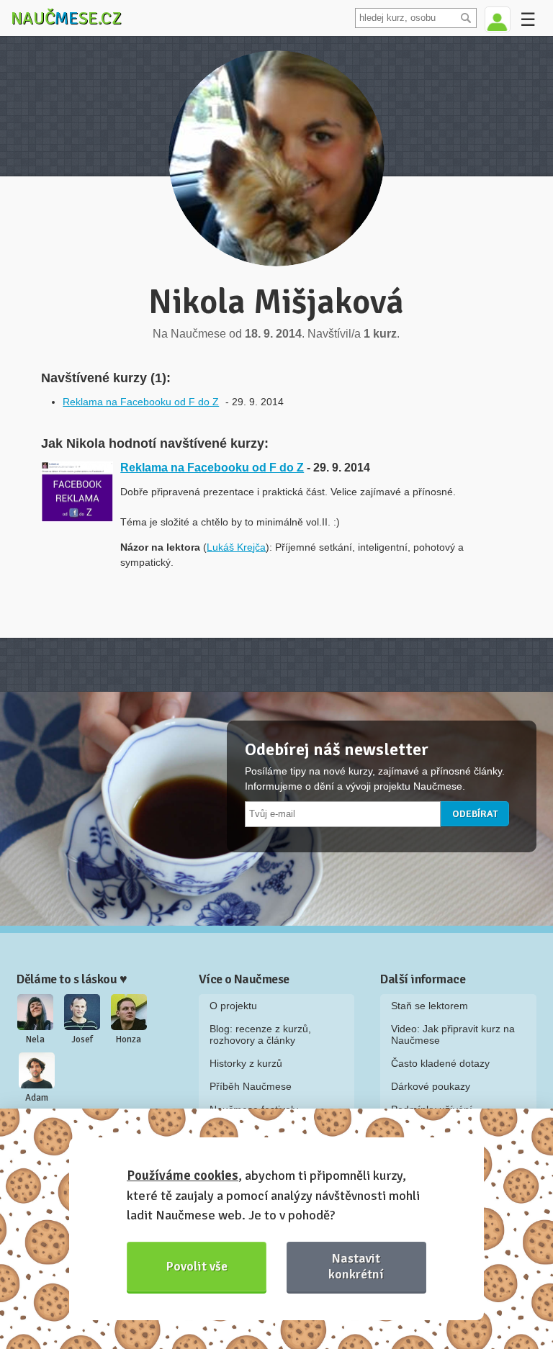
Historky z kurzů (246, 1063)
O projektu (233, 1005)
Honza (128, 1039)
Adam (36, 1098)
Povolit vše (197, 1266)
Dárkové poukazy (430, 1086)
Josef (82, 1039)
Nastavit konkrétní (356, 1265)
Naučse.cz (66, 18)
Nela (35, 1039)
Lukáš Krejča (236, 547)
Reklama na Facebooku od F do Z (141, 401)
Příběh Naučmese (251, 1086)
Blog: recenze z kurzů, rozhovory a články (260, 1034)
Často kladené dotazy (440, 1063)
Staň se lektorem (429, 1005)
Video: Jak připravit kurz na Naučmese (453, 1034)
